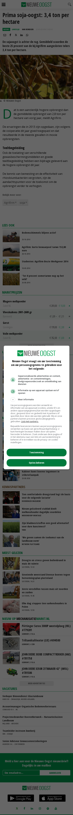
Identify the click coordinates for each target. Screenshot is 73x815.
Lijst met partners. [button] (30, 421)
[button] (37, 399)
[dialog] (36, 407)
